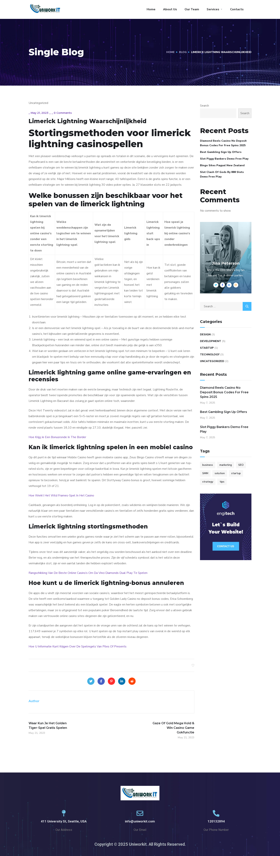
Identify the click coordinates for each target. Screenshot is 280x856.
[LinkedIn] (121, 681)
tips (222, 481)
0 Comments (63, 113)
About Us (170, 9)
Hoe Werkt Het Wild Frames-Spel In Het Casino (61, 495)
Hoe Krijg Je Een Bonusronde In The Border (57, 437)
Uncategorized (212, 361)
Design (205, 334)
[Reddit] (132, 681)
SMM (205, 473)
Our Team (192, 9)
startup (236, 473)
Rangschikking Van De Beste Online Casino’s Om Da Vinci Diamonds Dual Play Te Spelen (88, 573)
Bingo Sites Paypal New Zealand (222, 165)
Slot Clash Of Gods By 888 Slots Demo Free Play (222, 174)
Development (210, 341)
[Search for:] (225, 306)
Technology (209, 354)
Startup (207, 348)
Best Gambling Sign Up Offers (221, 152)
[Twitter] (90, 681)
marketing (225, 465)
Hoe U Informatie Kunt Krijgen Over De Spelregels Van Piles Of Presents (77, 646)
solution (220, 473)
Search (204, 106)
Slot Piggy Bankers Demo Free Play (224, 159)
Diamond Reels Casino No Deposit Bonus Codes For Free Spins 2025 (223, 143)
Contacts (237, 9)
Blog (183, 52)
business (207, 465)
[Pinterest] (111, 681)
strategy (207, 481)
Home (151, 9)
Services (213, 9)
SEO (241, 465)
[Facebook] (101, 681)
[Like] (193, 665)
